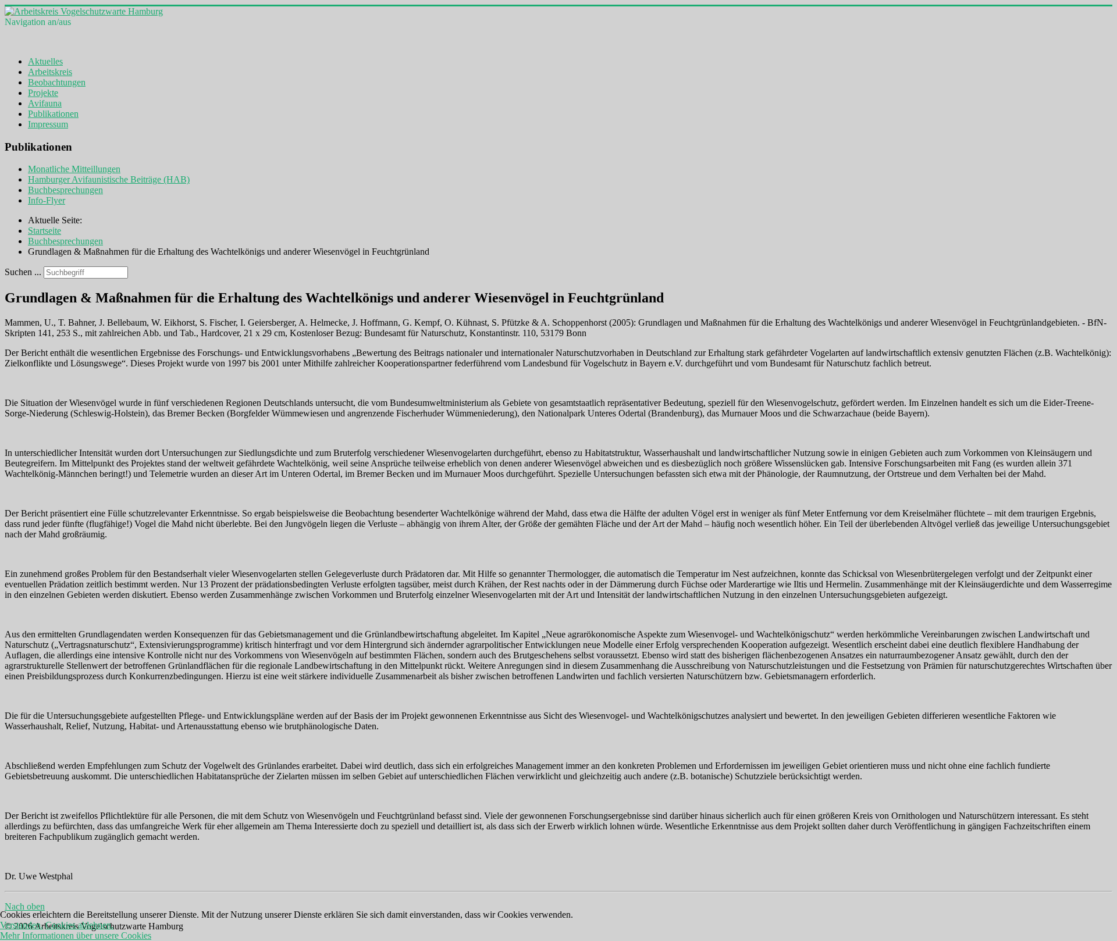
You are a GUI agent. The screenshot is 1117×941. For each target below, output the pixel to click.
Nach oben (25, 906)
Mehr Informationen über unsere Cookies (75, 935)
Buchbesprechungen (65, 190)
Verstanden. (21, 925)
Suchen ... (23, 272)
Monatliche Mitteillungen (74, 169)
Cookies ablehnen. (79, 925)
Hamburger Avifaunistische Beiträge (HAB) (109, 179)
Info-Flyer (46, 200)
